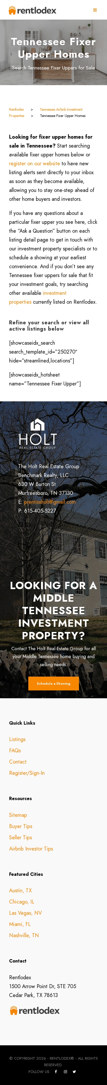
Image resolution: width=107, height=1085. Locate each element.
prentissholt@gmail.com (50, 502)
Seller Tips (20, 837)
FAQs (15, 750)
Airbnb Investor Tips (31, 849)
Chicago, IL (21, 902)
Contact (17, 762)
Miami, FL (20, 924)
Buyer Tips (20, 826)
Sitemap (18, 815)
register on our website (34, 163)
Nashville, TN (24, 935)
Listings (17, 739)
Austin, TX (20, 890)
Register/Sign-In (27, 773)
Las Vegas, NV (25, 913)
